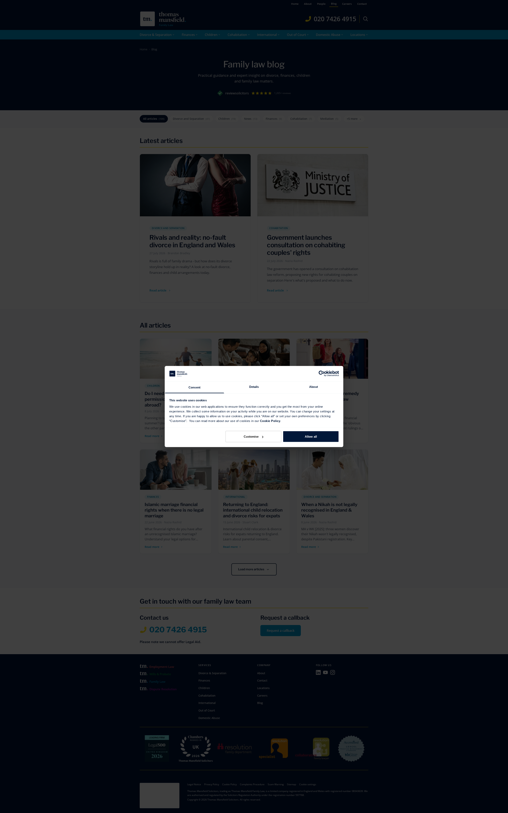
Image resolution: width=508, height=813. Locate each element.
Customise (251, 436)
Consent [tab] (194, 387)
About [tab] (313, 386)
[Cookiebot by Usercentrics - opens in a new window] (321, 374)
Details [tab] (254, 386)
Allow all (311, 436)
